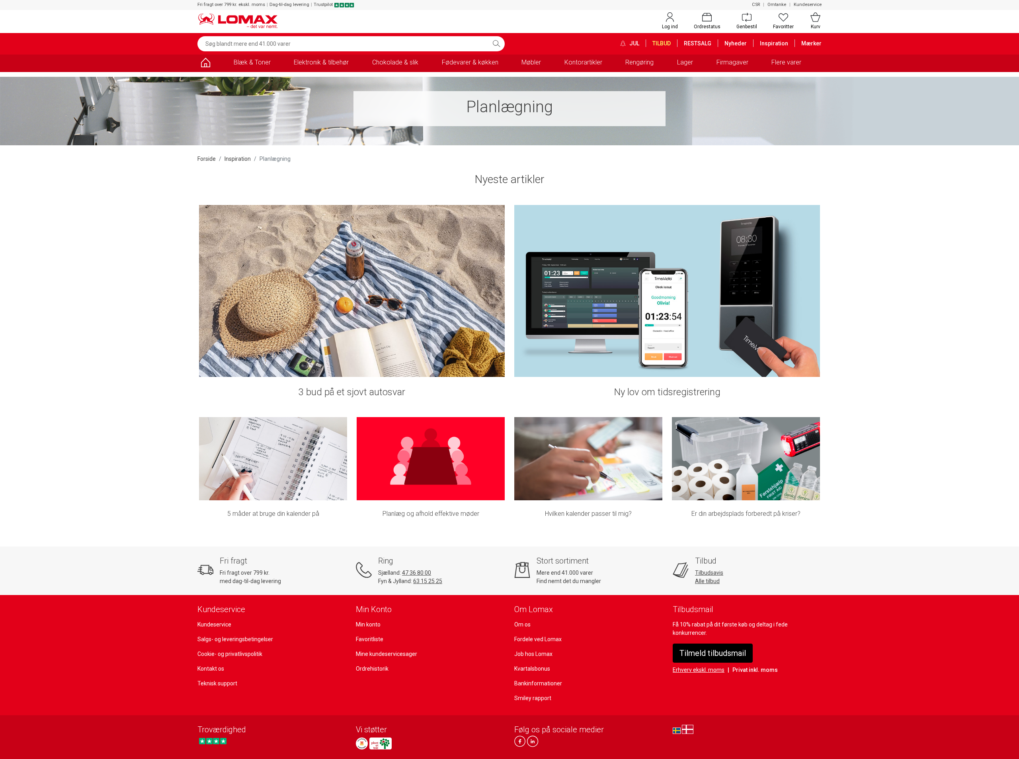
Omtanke (776, 4)
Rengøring (639, 62)
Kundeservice (808, 4)
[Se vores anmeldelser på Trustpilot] (212, 741)
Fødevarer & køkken (470, 62)
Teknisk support (217, 683)
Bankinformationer (538, 683)
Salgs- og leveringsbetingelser (235, 639)
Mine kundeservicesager (386, 654)
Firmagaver (732, 62)
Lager (685, 62)
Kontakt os (210, 668)
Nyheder (735, 43)
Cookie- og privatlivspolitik (229, 654)
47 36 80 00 (416, 573)
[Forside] (205, 64)
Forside (206, 159)
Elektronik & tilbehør (321, 62)
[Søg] (496, 43)
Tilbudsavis (709, 573)
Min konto (368, 624)
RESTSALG (697, 43)
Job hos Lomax (533, 654)
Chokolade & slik (395, 62)
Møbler (531, 62)
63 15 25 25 (427, 581)
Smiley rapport (532, 698)
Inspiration (774, 43)
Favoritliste (369, 639)
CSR (756, 4)
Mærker (811, 43)
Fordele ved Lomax (538, 639)
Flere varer (786, 62)
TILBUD (661, 43)
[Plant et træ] (380, 743)
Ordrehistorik (372, 668)
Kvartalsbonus (532, 668)
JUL (633, 43)
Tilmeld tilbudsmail (712, 653)
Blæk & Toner (252, 62)
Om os (522, 624)
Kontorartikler (583, 62)
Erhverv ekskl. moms (698, 670)
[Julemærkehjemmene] (362, 743)
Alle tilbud (707, 581)
